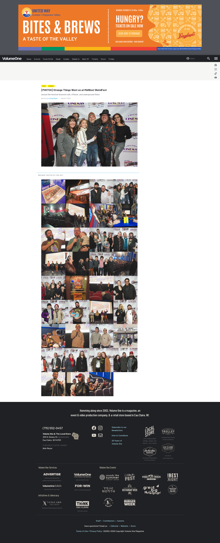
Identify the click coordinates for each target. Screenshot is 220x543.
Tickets (95, 59)
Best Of (85, 59)
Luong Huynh (53, 98)
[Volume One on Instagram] (216, 69)
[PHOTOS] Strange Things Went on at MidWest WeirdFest (74, 90)
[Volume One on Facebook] (216, 65)
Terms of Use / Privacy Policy (89, 531)
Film (43, 86)
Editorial (114, 526)
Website (124, 526)
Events (37, 59)
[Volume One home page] (13, 59)
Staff (98, 520)
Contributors (108, 520)
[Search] (208, 58)
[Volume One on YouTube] (216, 77)
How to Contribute (120, 435)
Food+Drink (48, 59)
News (29, 59)
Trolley (111, 59)
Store (103, 59)
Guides (66, 59)
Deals (58, 59)
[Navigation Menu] (216, 58)
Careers (120, 520)
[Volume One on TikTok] (216, 73)
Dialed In (76, 59)
